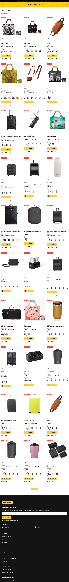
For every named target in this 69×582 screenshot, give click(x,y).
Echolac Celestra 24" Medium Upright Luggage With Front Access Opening (57, 279)
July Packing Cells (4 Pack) (51, 466)
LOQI (2, 42)
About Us (4, 539)
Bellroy (48, 42)
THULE (25, 230)
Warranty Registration (7, 572)
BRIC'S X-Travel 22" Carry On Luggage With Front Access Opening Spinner (11, 137)
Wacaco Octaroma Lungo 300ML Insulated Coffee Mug (55, 326)
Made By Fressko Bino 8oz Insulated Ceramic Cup (54, 373)
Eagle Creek (26, 371)
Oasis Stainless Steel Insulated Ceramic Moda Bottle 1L (55, 184)
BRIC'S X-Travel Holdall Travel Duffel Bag (7, 326)
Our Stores (4, 545)
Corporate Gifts (6, 548)
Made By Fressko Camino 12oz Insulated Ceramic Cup (9, 466)
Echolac (2, 182)
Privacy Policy (14, 520)
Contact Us (4, 542)
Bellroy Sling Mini (49, 420)
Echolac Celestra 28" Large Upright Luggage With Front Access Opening (56, 232)
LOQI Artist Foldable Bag (27, 326)
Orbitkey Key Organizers (29, 135)
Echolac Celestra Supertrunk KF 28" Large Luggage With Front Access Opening (11, 373)
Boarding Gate (35, 4)
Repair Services (5, 564)
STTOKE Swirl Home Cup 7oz (28, 279)
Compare (27, 58)
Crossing (2, 419)
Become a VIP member (6, 536)
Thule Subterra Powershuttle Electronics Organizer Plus (32, 231)
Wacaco (48, 325)
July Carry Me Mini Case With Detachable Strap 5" (8, 279)
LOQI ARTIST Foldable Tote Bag (28, 43)
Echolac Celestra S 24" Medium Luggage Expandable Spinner (33, 184)
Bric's (2, 135)
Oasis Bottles (49, 182)
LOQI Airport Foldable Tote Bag (51, 90)
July (1, 277)
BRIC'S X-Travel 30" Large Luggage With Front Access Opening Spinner (10, 232)
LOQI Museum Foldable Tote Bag (6, 43)
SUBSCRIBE (6, 517)
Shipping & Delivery (6, 566)
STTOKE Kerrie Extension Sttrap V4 (29, 90)
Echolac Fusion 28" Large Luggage (29, 420)
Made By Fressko (50, 371)
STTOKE (25, 88)
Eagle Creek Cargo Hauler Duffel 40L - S (30, 373)
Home (33, 8)
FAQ (3, 555)
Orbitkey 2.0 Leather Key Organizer (29, 136)
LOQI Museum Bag (3, 90)
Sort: (2, 13)
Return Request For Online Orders (10, 558)
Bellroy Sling (49, 43)
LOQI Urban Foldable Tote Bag (51, 136)
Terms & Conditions (6, 569)
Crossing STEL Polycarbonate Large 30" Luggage (8, 420)
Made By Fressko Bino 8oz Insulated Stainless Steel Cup (32, 466)
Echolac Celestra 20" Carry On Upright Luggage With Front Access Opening (11, 184)
